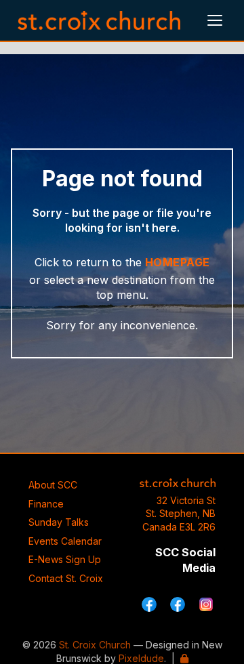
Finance (46, 504)
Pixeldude (141, 658)
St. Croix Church (95, 644)
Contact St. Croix (65, 578)
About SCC (52, 485)
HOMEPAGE (177, 262)
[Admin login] (184, 658)
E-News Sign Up (64, 559)
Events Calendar (65, 541)
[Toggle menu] (214, 20)
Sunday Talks (58, 522)
